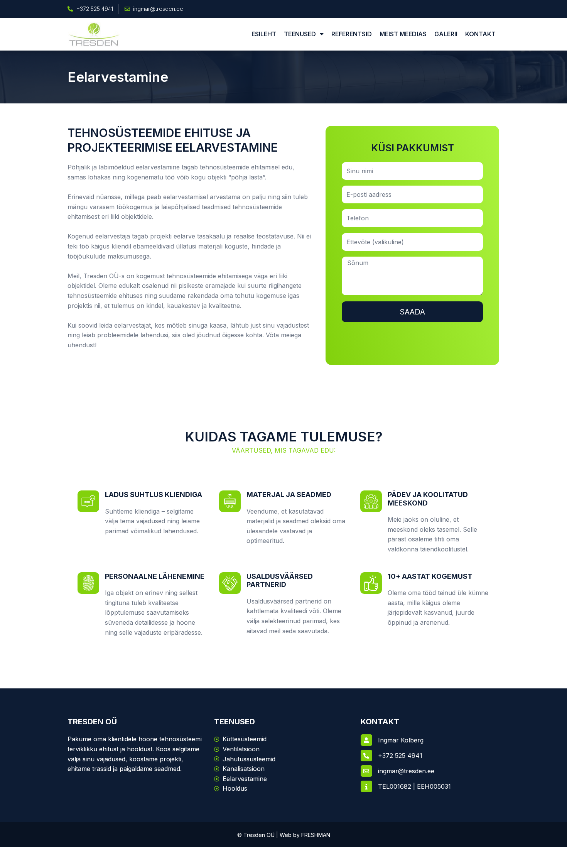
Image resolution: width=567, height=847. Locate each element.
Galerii (445, 34)
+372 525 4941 (400, 755)
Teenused (300, 34)
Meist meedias (403, 34)
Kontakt (480, 34)
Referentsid (351, 34)
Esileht (263, 34)
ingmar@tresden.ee (406, 771)
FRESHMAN (315, 835)
